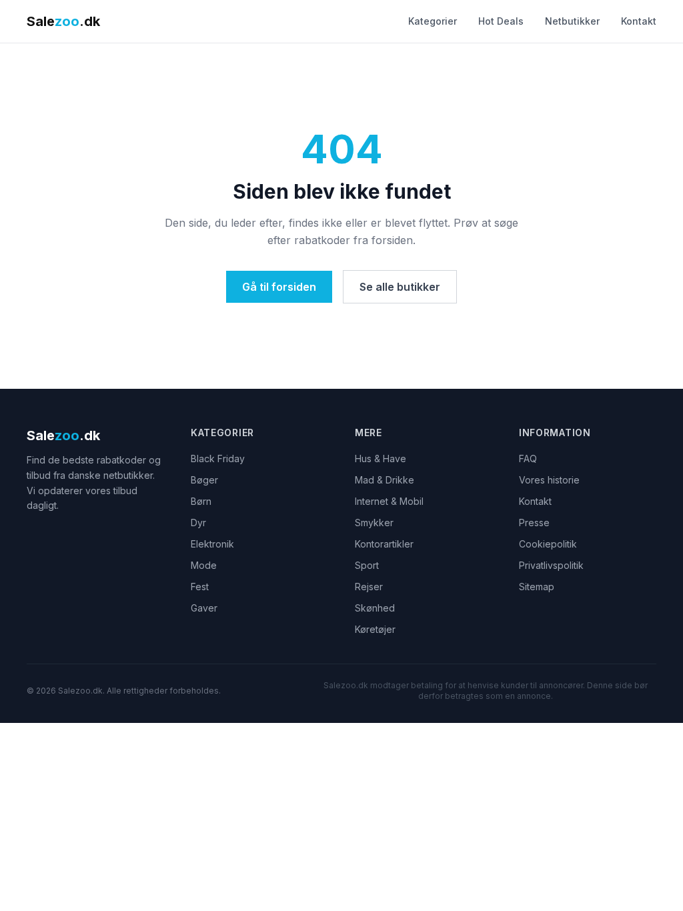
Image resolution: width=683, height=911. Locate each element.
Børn (201, 501)
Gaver (204, 608)
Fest (200, 586)
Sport (367, 565)
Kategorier (432, 21)
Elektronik (212, 544)
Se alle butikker (400, 286)
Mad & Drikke (384, 480)
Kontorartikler (384, 544)
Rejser (369, 586)
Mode (204, 565)
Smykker (374, 522)
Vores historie (549, 480)
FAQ (528, 458)
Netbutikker (572, 21)
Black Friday (218, 458)
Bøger (204, 480)
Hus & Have (380, 458)
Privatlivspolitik (551, 565)
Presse (534, 522)
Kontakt (638, 21)
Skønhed (375, 608)
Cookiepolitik (548, 544)
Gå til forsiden (279, 286)
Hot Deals (501, 21)
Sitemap (536, 586)
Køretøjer (375, 629)
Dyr (198, 522)
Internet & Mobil (389, 501)
